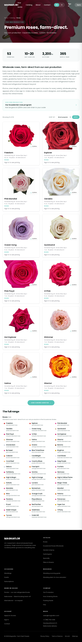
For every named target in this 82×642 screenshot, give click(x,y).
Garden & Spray (48, 550)
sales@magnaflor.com (51, 616)
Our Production (48, 592)
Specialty (46, 558)
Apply (76, 117)
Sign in (69, 5)
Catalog (29, 5)
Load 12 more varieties (41, 403)
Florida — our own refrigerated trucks (17, 592)
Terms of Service (57, 636)
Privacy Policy (44, 636)
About (38, 5)
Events (6, 577)
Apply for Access (10, 616)
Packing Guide (48, 600)
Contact (47, 5)
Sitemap (75, 636)
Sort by (52, 117)
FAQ (44, 605)
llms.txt (67, 636)
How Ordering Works (50, 596)
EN (57, 5)
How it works (20, 5)
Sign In (6, 620)
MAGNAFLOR (11, 4)
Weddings (7, 573)
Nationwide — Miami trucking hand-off (17, 596)
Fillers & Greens (48, 562)
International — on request (13, 600)
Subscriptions (9, 581)
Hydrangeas (47, 554)
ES (62, 5)
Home (6, 18)
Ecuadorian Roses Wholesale (53, 546)
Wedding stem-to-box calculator (54, 577)
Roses (5, 417)
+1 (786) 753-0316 (49, 620)
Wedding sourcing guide (51, 573)
